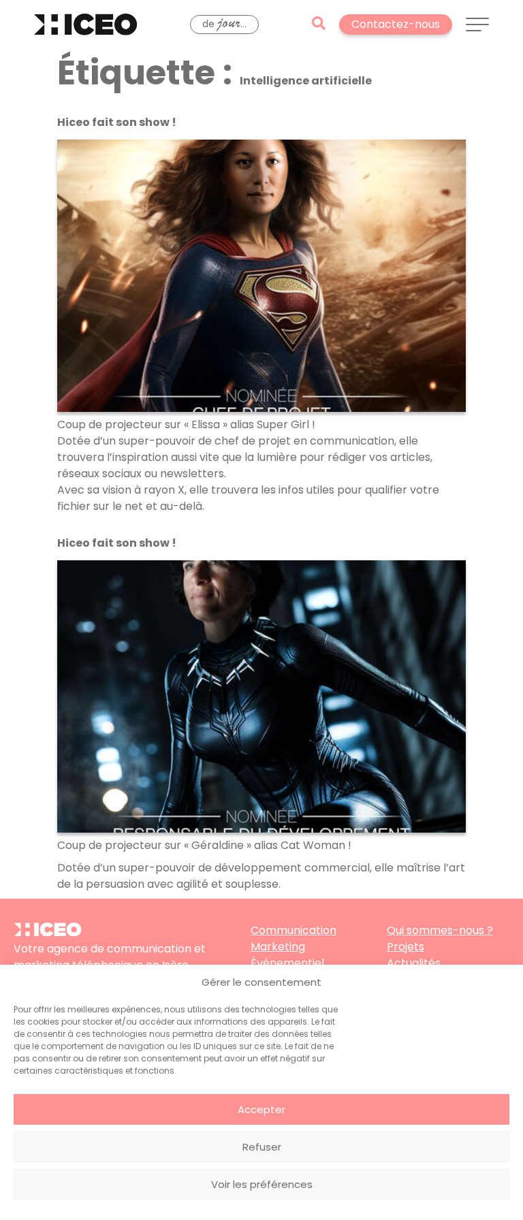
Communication (293, 930)
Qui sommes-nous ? (440, 930)
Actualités (414, 963)
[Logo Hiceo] (48, 932)
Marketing (278, 946)
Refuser (261, 1147)
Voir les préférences (262, 1184)
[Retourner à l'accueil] (85, 24)
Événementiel (287, 963)
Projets (405, 946)
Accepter (261, 1109)
